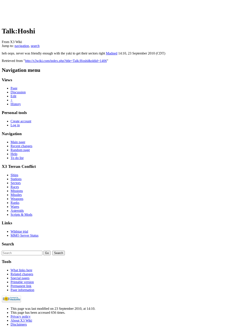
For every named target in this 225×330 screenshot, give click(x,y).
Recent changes (21, 146)
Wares (15, 207)
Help (14, 154)
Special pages (20, 278)
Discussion (18, 92)
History (16, 104)
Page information (22, 290)
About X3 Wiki (21, 320)
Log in (15, 125)
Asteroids (17, 210)
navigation (22, 46)
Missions (17, 191)
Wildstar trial (19, 231)
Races (15, 187)
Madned (111, 53)
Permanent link (21, 286)
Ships (14, 175)
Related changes (22, 274)
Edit (13, 96)
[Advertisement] (82, 12)
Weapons (17, 199)
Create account (21, 121)
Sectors (16, 183)
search (35, 46)
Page (14, 88)
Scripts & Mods (21, 214)
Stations (16, 179)
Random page (20, 150)
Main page (18, 142)
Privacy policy (21, 316)
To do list (17, 158)
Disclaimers (19, 324)
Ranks (15, 203)
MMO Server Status (24, 235)
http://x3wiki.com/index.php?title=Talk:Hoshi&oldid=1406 (66, 61)
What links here (21, 270)
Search (8, 244)
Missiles (16, 195)
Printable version (22, 282)
